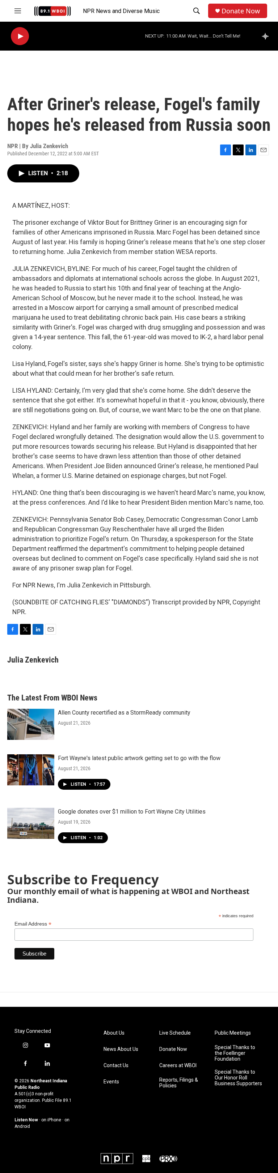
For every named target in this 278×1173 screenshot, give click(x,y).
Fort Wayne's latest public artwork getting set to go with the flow (139, 758)
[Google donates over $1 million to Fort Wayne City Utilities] (30, 823)
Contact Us (116, 1065)
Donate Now (241, 11)
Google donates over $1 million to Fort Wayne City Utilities (132, 811)
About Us (114, 1033)
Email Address (32, 923)
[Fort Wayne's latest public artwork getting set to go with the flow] (30, 769)
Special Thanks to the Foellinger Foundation (235, 1053)
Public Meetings (233, 1033)
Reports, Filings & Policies (178, 1082)
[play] (20, 36)
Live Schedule (175, 1033)
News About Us (121, 1049)
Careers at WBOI (178, 1065)
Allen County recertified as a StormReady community (124, 712)
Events (111, 1081)
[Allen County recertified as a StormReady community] (30, 724)
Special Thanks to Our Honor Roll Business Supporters (238, 1077)
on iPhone (51, 1119)
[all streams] (267, 36)
